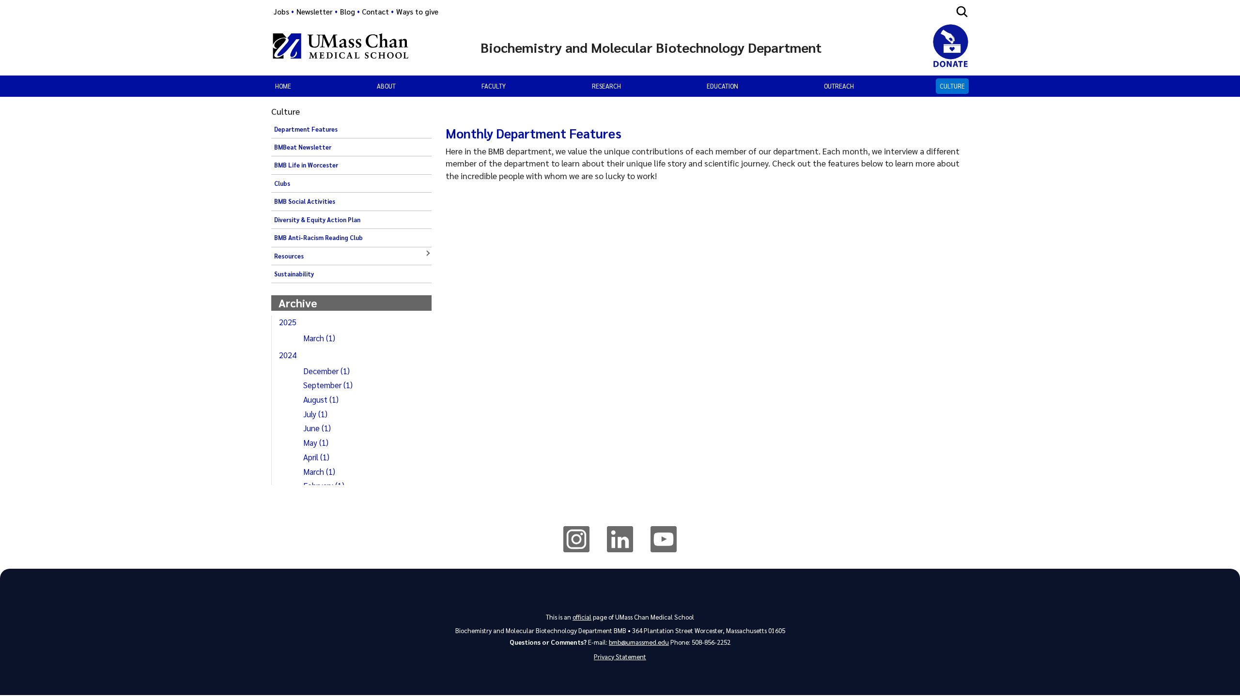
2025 (287, 322)
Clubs (282, 183)
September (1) (328, 384)
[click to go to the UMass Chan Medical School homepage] (340, 47)
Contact (375, 11)
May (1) (315, 442)
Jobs (281, 11)
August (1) (321, 399)
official (582, 617)
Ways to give (417, 11)
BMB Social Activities (304, 201)
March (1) (319, 338)
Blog (347, 11)
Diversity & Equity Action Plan (317, 220)
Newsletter (314, 11)
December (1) (326, 370)
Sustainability (294, 274)
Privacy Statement (620, 656)
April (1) (316, 457)
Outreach (839, 86)
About (386, 86)
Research (606, 86)
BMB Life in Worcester (306, 165)
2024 (287, 354)
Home (283, 86)
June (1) (317, 428)
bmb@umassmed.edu (639, 642)
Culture (952, 86)
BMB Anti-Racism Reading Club (318, 238)
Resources (289, 256)
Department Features (306, 129)
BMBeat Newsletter (302, 147)
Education (722, 86)
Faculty (493, 86)
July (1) (315, 414)
